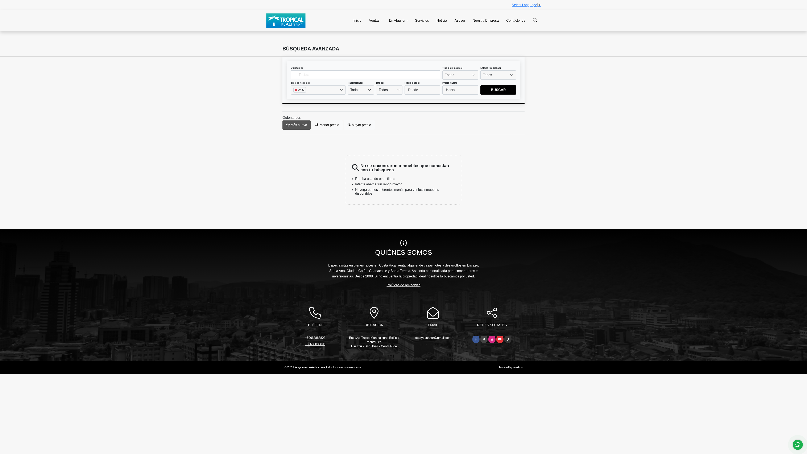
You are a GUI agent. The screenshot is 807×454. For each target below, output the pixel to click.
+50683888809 (315, 337)
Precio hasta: (449, 83)
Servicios (422, 20)
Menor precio (329, 125)
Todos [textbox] (449, 75)
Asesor (460, 20)
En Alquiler (397, 20)
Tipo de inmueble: (452, 68)
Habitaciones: (355, 83)
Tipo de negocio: (300, 83)
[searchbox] (294, 96)
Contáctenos (515, 20)
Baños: (380, 83)
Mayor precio (361, 125)
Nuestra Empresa (486, 20)
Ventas (374, 20)
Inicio (357, 20)
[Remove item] (296, 89)
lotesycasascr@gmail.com (433, 337)
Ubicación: (297, 68)
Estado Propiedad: (490, 68)
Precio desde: (412, 83)
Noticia (441, 20)
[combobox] (460, 75)
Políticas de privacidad (404, 285)
